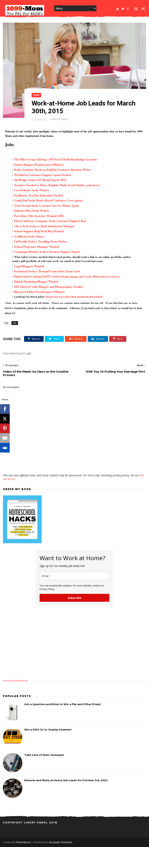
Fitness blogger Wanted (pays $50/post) (39, 164)
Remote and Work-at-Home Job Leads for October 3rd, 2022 (65, 780)
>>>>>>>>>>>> (16, 680)
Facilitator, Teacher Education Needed (38, 195)
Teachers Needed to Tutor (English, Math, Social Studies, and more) (57, 185)
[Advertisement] (74, 462)
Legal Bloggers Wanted (29, 266)
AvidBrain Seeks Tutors (29, 236)
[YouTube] (117, 8)
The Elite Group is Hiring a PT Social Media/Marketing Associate (55, 159)
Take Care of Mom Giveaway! (44, 754)
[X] (5, 419)
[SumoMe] (5, 448)
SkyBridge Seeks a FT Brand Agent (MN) (40, 180)
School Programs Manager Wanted (36, 246)
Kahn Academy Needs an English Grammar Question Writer (52, 169)
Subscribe (74, 598)
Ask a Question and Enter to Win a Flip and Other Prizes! (62, 704)
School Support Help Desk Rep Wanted (38, 231)
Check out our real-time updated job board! (73, 296)
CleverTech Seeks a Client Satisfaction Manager (44, 226)
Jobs (36, 95)
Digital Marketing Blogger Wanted (36, 281)
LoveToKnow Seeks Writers (31, 190)
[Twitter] (123, 8)
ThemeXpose (23, 842)
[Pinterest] (5, 428)
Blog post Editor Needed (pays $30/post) (39, 292)
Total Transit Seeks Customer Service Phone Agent (46, 205)
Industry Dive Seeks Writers (32, 210)
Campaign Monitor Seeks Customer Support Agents (47, 251)
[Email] (5, 438)
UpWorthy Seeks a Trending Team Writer (40, 241)
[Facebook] (128, 8)
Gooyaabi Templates (60, 842)
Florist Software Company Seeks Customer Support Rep (50, 221)
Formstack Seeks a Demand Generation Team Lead (47, 271)
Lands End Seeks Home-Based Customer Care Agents (48, 200)
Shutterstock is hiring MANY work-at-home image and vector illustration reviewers (67, 276)
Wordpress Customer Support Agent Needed (42, 175)
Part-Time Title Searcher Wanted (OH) (39, 216)
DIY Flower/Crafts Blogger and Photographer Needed (48, 287)
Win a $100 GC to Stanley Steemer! (47, 729)
